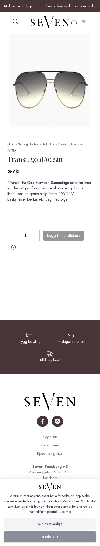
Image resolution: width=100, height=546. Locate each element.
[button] (50, 80)
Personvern (50, 445)
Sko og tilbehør (28, 144)
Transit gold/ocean (70, 144)
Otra (11, 150)
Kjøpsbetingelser (50, 453)
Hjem (11, 144)
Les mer (65, 511)
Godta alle (50, 536)
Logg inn (50, 437)
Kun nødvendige (50, 523)
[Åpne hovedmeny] (84, 22)
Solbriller (48, 144)
